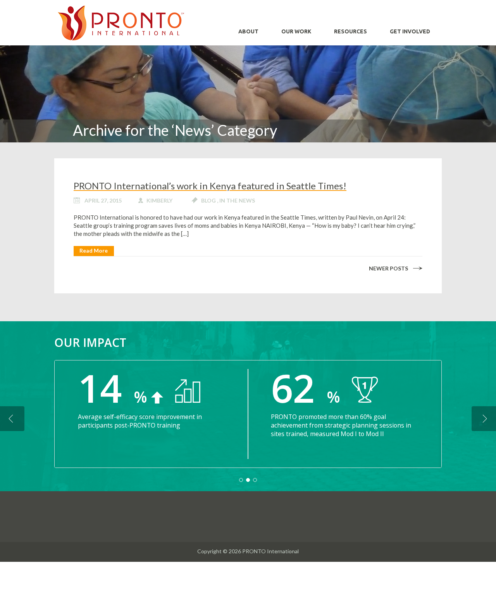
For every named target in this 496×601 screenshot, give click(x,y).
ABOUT (248, 31)
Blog (208, 200)
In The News (237, 200)
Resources (350, 31)
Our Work (296, 31)
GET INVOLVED (410, 31)
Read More (93, 250)
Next (484, 418)
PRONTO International (121, 22)
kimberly (159, 200)
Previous (12, 418)
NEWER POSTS (388, 268)
